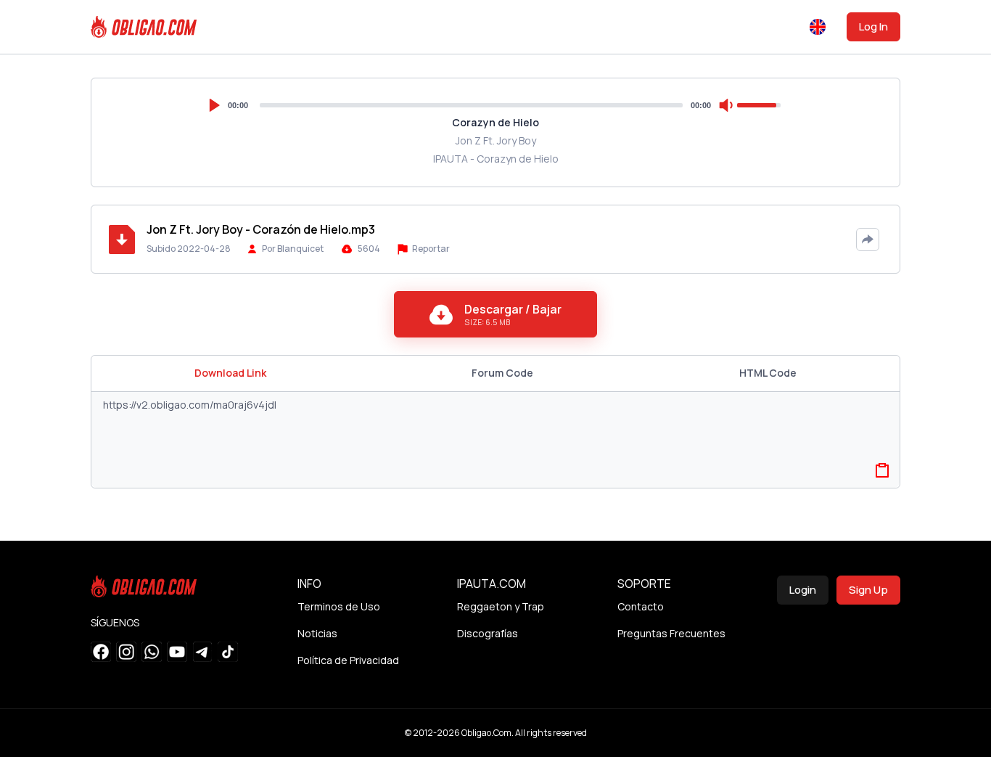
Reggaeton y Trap (500, 606)
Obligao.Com (486, 733)
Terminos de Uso (338, 606)
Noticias (317, 633)
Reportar (430, 248)
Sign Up (868, 589)
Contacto (640, 606)
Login (802, 589)
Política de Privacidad (348, 660)
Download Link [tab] (230, 373)
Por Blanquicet (293, 248)
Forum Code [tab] (502, 373)
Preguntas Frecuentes (671, 633)
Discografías (487, 633)
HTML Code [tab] (768, 373)
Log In (873, 26)
